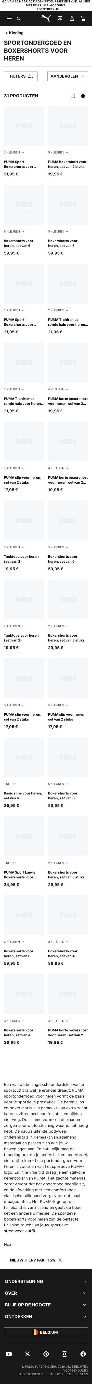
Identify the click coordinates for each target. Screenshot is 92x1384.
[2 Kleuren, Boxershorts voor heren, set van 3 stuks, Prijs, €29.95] (68, 615)
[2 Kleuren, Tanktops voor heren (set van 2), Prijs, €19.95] (24, 535)
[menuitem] (9, 1354)
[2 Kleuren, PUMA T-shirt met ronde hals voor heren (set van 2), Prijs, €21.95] (68, 299)
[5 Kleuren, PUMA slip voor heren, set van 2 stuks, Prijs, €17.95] (24, 457)
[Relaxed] (83, 96)
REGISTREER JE (48, 9)
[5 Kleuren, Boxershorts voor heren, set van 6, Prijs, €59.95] (24, 220)
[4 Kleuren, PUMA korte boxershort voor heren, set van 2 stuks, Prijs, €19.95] (68, 378)
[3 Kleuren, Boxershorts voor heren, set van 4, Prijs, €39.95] (68, 930)
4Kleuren (56, 389)
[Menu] (9, 18)
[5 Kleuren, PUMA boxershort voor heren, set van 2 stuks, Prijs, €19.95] (68, 141)
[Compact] (73, 96)
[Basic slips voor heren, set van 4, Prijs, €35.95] (24, 772)
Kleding (16, 32)
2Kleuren (12, 152)
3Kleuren (56, 942)
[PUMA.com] (46, 18)
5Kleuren (56, 152)
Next (8, 1244)
